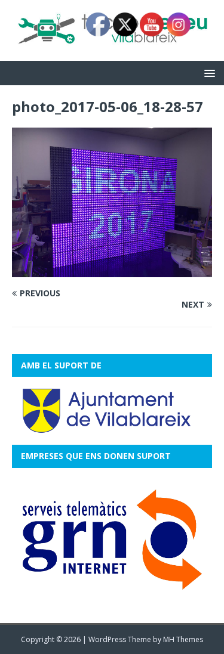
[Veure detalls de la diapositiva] (112, 539)
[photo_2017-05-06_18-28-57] (112, 270)
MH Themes (183, 639)
